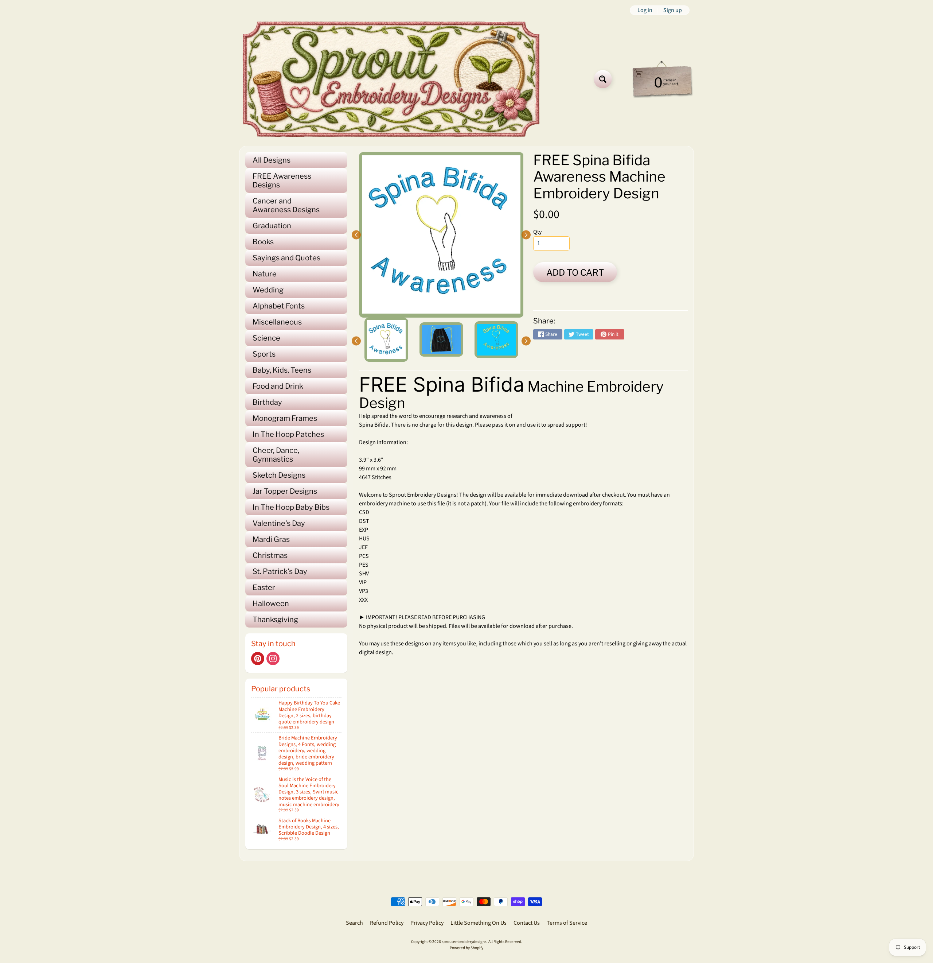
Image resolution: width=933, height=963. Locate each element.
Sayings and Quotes (286, 257)
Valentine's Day (279, 523)
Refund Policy (386, 923)
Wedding (268, 290)
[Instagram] (273, 658)
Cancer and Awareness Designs (286, 205)
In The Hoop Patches (288, 434)
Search (354, 923)
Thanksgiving (275, 619)
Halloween (271, 603)
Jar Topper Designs (285, 491)
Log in (644, 10)
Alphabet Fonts (279, 306)
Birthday (267, 402)
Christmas (270, 555)
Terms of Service (567, 923)
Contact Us (527, 923)
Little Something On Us (478, 923)
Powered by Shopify (466, 948)
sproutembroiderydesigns (464, 941)
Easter (264, 587)
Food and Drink (278, 386)
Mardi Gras (271, 539)
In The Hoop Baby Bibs (291, 507)
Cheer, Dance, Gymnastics (276, 454)
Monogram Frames (285, 418)
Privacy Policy (427, 923)
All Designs (271, 160)
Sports (264, 354)
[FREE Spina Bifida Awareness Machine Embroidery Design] (386, 340)
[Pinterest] (257, 658)
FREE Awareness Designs (282, 180)
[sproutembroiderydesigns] (391, 79)
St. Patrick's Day (280, 571)
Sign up (672, 10)
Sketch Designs (279, 475)
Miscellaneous (277, 322)
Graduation (272, 225)
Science (266, 338)
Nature (265, 273)
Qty (537, 232)
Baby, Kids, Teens (282, 370)
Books (263, 241)
